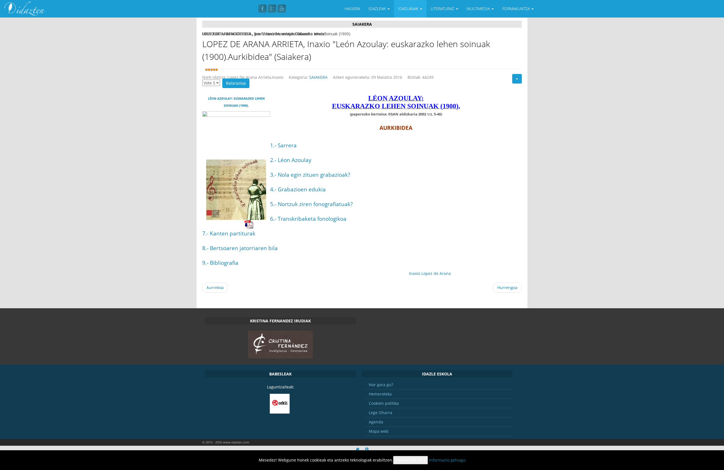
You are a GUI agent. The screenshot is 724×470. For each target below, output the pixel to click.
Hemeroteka (380, 394)
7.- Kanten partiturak (228, 233)
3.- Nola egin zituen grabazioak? (310, 174)
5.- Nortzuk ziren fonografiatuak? (311, 203)
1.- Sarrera (283, 145)
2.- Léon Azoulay (290, 159)
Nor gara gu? (381, 384)
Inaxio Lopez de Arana (430, 273)
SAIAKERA (318, 77)
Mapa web (379, 431)
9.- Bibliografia (220, 262)
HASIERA (352, 8)
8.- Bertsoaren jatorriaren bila (240, 248)
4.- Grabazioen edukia (298, 189)
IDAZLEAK (378, 8)
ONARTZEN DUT (410, 460)
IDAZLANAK (408, 8)
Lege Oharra (380, 412)
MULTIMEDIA (479, 8)
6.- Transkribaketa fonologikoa (308, 218)
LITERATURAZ (443, 8)
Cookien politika (384, 403)
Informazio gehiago (447, 460)
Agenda (376, 422)
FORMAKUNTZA (516, 8)
